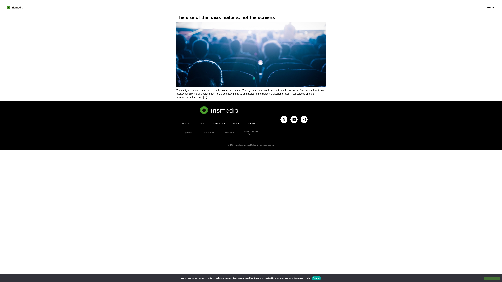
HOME (185, 123)
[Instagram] (304, 119)
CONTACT (252, 123)
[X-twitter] (283, 119)
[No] (492, 278)
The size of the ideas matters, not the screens (225, 17)
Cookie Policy (229, 133)
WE (202, 123)
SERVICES (219, 123)
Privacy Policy (208, 133)
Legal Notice (187, 133)
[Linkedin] (294, 119)
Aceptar (316, 278)
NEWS (235, 123)
